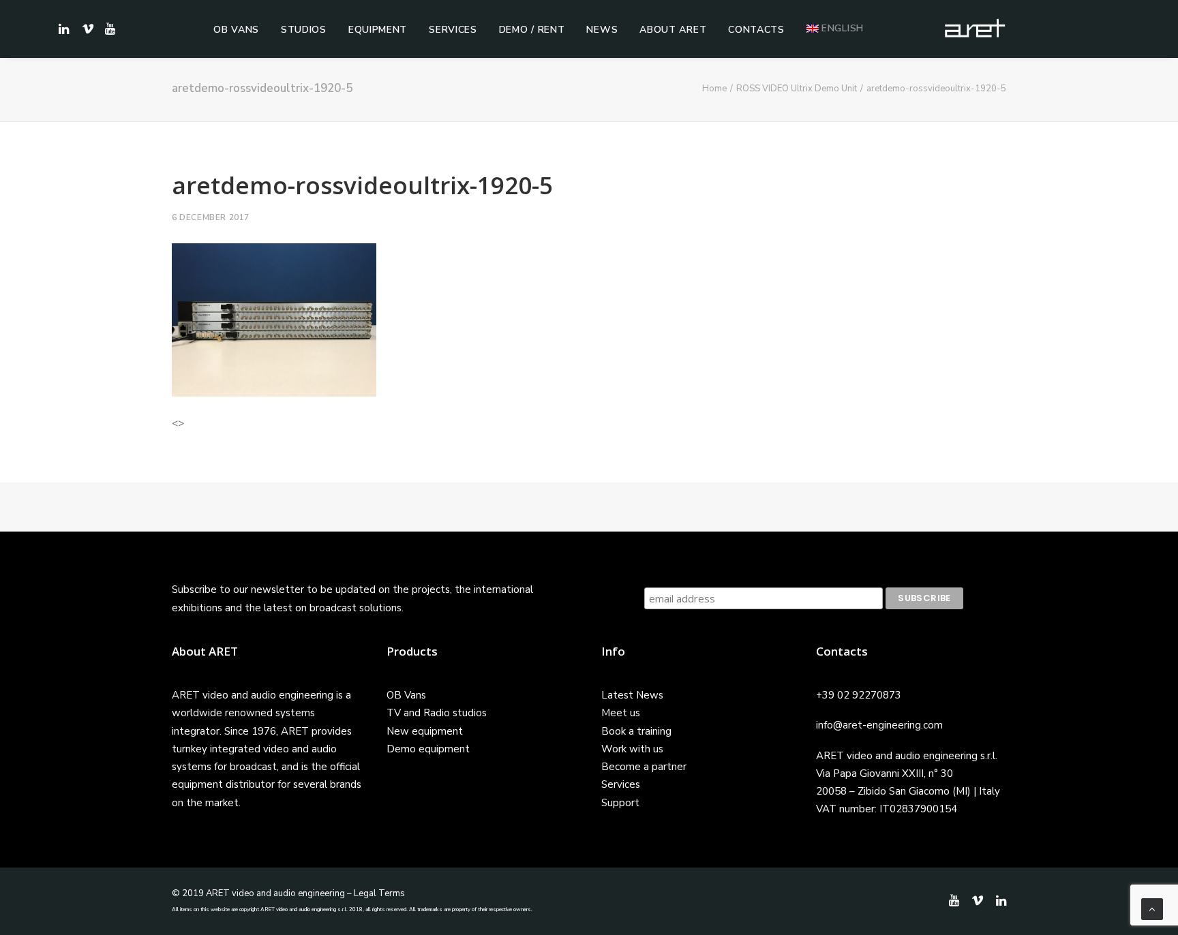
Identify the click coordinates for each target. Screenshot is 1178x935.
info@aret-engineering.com (879, 725)
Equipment (377, 29)
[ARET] (974, 28)
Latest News (632, 695)
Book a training (636, 731)
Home (714, 88)
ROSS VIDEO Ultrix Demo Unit (796, 88)
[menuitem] (236, 30)
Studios (304, 29)
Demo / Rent (532, 29)
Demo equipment (428, 749)
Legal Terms (379, 893)
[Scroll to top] (1152, 908)
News (602, 29)
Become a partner (643, 766)
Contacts (756, 29)
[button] (108, 28)
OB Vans (236, 29)
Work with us (632, 749)
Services (453, 29)
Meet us (620, 713)
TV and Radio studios (437, 713)
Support (620, 803)
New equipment (425, 731)
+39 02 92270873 (858, 695)
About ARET (672, 29)
